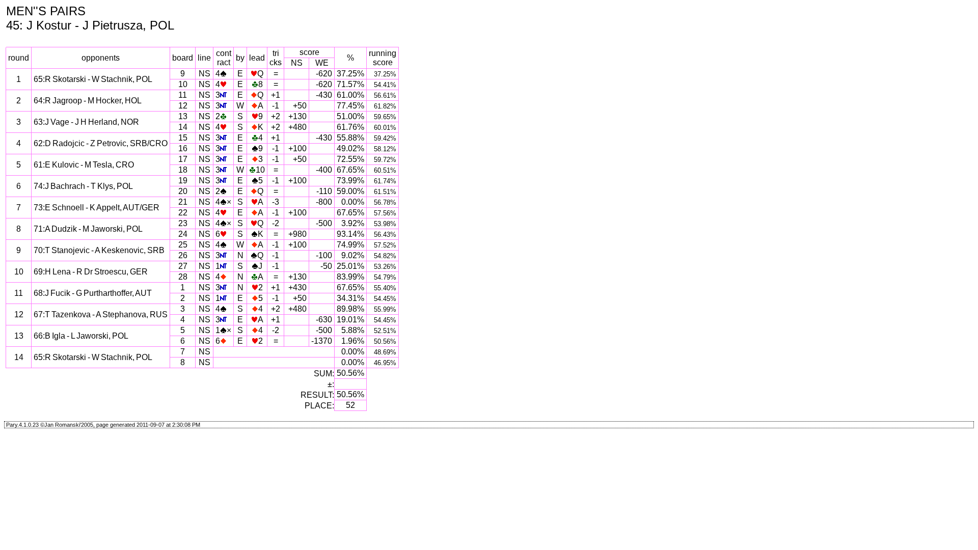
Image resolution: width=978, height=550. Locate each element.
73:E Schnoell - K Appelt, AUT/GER (96, 207)
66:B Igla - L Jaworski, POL (81, 336)
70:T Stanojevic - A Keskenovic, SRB (99, 250)
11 (182, 95)
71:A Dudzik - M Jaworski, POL (88, 229)
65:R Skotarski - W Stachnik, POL (93, 79)
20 (182, 191)
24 (182, 234)
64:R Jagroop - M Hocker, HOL (88, 100)
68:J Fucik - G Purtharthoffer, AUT (93, 293)
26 (182, 255)
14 (182, 127)
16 (182, 148)
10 (182, 84)
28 (182, 276)
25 (182, 244)
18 (182, 170)
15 (182, 137)
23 (182, 223)
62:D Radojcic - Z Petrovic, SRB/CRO (101, 143)
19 (182, 180)
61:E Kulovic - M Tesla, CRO (84, 164)
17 (182, 159)
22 (182, 212)
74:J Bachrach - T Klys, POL (83, 186)
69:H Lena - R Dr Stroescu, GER (91, 271)
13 (182, 116)
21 (182, 202)
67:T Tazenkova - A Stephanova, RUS (101, 314)
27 (182, 266)
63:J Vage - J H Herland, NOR (86, 122)
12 (182, 105)
